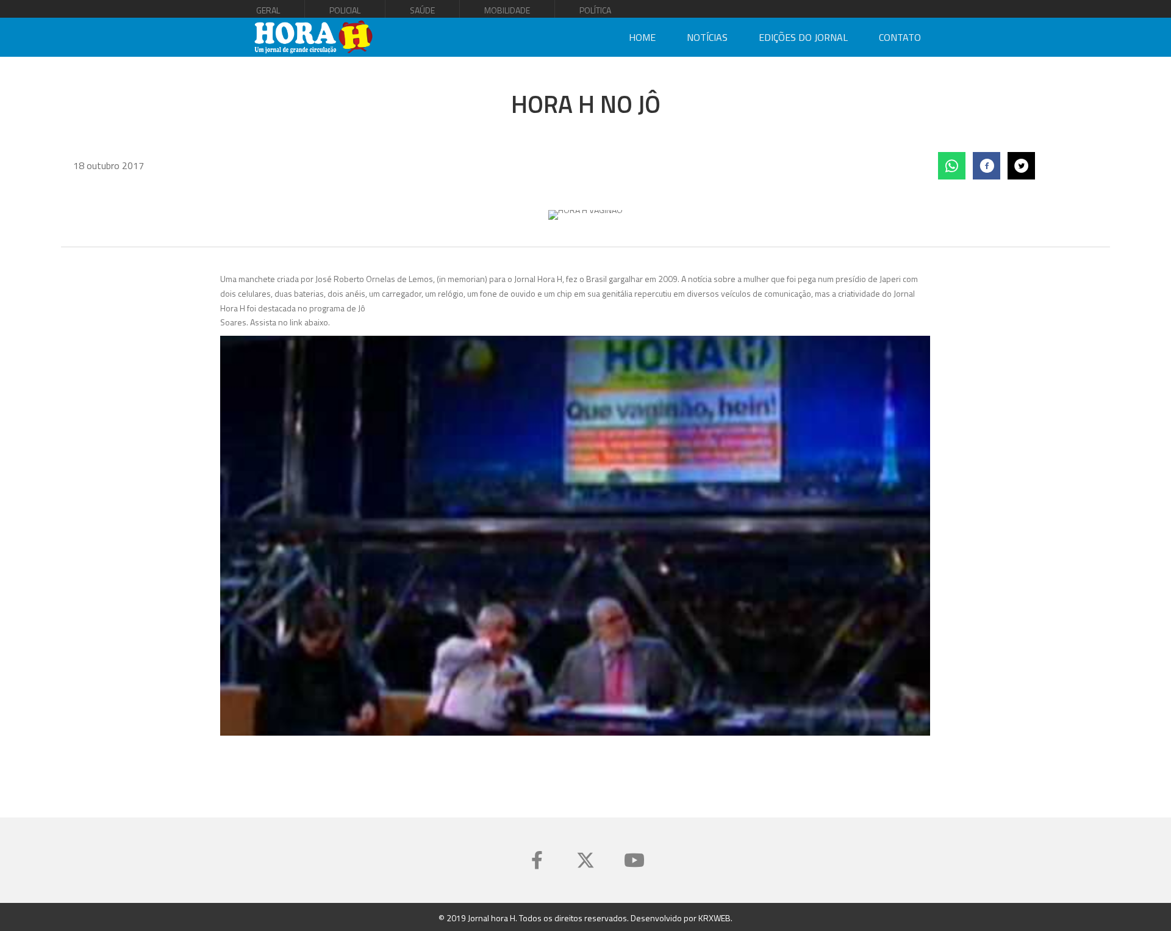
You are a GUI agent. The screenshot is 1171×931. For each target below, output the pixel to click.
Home (642, 37)
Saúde (422, 10)
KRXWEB (714, 917)
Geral (268, 10)
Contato (900, 37)
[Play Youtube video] (575, 536)
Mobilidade (507, 10)
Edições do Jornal (803, 37)
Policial (344, 10)
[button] (536, 860)
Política (595, 10)
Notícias (707, 37)
